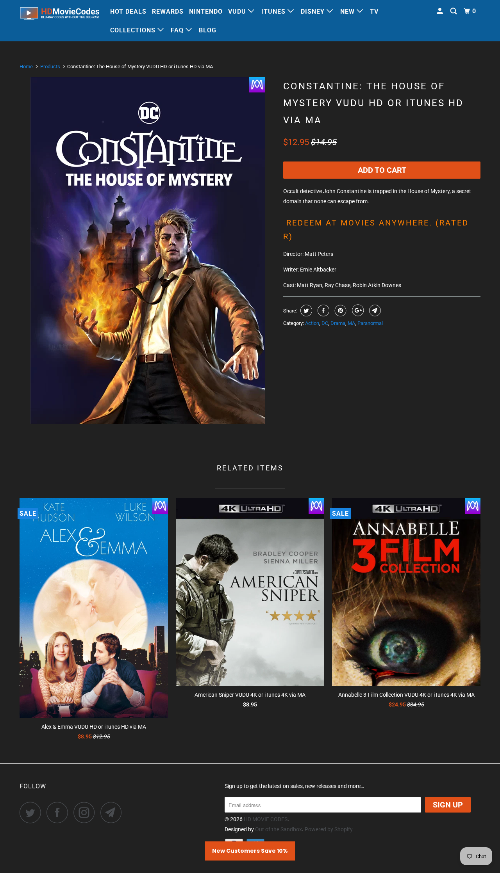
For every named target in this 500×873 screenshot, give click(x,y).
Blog (207, 30)
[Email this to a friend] (374, 310)
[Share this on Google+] (357, 310)
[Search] (454, 11)
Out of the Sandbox (278, 829)
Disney (314, 11)
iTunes (274, 11)
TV (374, 11)
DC (324, 323)
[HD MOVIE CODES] (60, 15)
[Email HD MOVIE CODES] (113, 812)
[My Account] (440, 11)
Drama (337, 323)
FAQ (178, 30)
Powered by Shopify (329, 829)
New (348, 11)
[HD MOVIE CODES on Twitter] (32, 812)
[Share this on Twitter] (305, 310)
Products (50, 66)
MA (351, 323)
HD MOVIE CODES (266, 819)
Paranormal (370, 323)
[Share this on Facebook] (322, 310)
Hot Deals (128, 11)
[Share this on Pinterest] (339, 310)
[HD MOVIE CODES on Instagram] (86, 812)
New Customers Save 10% (250, 851)
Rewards (168, 11)
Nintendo (206, 11)
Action (312, 323)
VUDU (238, 11)
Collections (133, 30)
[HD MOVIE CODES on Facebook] (59, 812)
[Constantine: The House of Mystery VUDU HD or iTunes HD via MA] (147, 250)
